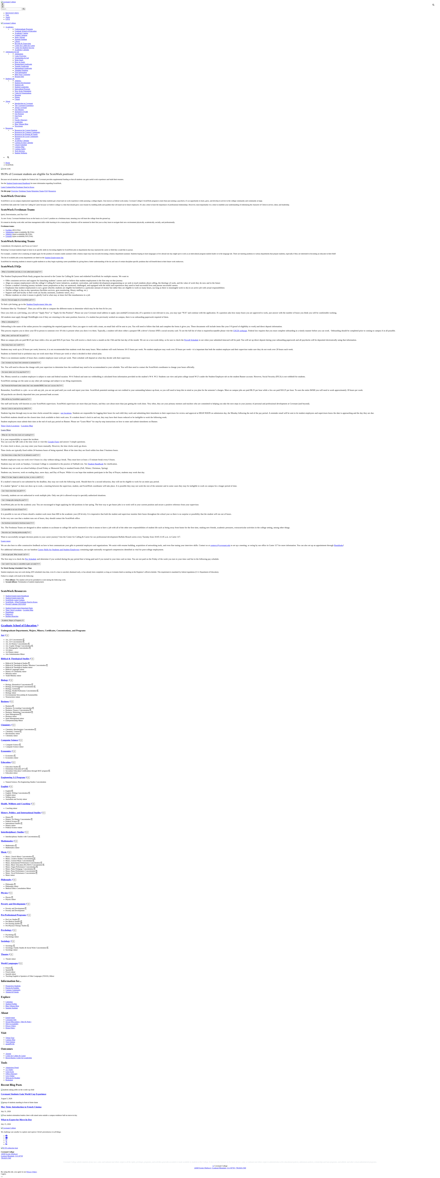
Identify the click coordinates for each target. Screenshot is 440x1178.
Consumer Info (11, 1020)
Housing (18, 95)
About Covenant (21, 108)
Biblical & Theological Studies (15, 658)
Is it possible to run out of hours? (13, 509)
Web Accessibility (12, 1024)
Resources (52, 191)
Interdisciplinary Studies (12, 832)
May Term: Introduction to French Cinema (21, 1107)
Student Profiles (11, 1004)
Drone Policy (10, 1028)
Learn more (6, 541)
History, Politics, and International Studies (21, 812)
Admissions (19, 54)
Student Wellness (21, 153)
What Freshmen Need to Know (23, 187)
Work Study (19, 60)
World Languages (9, 963)
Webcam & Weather (13, 1078)
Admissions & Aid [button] (12, 52)
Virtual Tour (10, 1038)
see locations (66, 413)
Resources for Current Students (26, 130)
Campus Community (13, 990)
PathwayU (9, 614)
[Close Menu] (2, 6)
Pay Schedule (30, 559)
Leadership (19, 122)
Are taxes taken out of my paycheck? (14, 372)
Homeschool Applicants (23, 64)
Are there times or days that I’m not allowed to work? (19, 455)
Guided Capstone (21, 35)
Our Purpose (19, 114)
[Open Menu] (2, 4)
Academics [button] (10, 27)
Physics (4, 893)
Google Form (53, 442)
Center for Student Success (24, 48)
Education (6, 762)
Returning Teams (38, 191)
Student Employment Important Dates (19, 608)
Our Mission (19, 110)
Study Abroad (20, 37)
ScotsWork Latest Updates (15, 600)
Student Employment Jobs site (39, 304)
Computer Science (9, 740)
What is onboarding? (8, 322)
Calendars (9, 1002)
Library (17, 41)
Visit (7, 15)
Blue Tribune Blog (21, 124)
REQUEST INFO (12, 13)
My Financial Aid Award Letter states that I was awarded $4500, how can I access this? (31, 385)
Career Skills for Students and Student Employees (58, 549)
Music (4, 852)
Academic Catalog (21, 33)
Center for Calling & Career (25, 46)
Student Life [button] (10, 79)
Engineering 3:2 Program (13, 777)
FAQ (16, 118)
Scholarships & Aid (22, 58)
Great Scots (10, 1072)
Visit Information (21, 72)
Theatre (5, 954)
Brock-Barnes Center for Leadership (19, 1058)
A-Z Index (9, 1070)
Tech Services (20, 151)
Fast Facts (18, 116)
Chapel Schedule (21, 145)
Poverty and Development (13, 904)
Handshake (338, 545)
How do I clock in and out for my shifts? (15, 408)
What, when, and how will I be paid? (14, 335)
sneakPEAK (10, 1044)
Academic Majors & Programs (12, 620)
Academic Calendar (22, 50)
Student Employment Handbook (18, 183)
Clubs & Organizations (23, 93)
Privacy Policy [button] (31, 1172)
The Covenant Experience (24, 105)
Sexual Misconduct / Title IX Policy (18, 1022)
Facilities (9, 230)
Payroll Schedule (191, 340)
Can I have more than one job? (12, 491)
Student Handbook (95, 464)
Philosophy (6, 879)
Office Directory (11, 1074)
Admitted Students (21, 70)
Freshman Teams (25, 191)
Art (3, 635)
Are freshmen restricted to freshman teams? (16, 523)
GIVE (8, 19)
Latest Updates (6, 187)
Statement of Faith (21, 112)
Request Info (19, 77)
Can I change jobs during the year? (13, 500)
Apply (8, 17)
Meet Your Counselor (22, 74)
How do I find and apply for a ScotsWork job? (17, 300)
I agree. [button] (3, 1174)
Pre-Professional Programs (14, 915)
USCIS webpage (240, 331)
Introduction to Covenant (24, 103)
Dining (17, 97)
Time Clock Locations (10, 426)
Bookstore (9, 1080)
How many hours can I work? (11, 345)
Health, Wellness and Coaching (16, 803)
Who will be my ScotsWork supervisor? (15, 399)
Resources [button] (9, 128)
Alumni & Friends (12, 992)
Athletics (18, 81)
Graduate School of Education (26, 31)
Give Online (10, 1076)
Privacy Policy (11, 1026)
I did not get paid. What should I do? (14, 554)
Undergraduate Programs (24, 29)
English (5, 786)
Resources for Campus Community (27, 132)
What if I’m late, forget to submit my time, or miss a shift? (21, 477)
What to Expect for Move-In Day (16, 1119)
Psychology (6, 930)
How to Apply (20, 62)
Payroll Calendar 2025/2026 (16, 604)
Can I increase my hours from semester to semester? (19, 362)
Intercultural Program (22, 89)
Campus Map (19, 147)
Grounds (9, 236)
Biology (5, 680)
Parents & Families (12, 988)
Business (5, 701)
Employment (10, 1018)
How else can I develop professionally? (15, 532)
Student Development (22, 83)
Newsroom (19, 126)
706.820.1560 (6, 1158)
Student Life (19, 85)
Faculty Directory (21, 120)
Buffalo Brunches (12, 616)
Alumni (17, 139)
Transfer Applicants (22, 66)
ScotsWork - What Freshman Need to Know (22, 602)
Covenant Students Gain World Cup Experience (23, 1094)
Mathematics (7, 841)
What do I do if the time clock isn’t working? (16, 435)
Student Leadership (22, 87)
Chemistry (6, 725)
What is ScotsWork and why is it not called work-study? (20, 272)
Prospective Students (13, 986)
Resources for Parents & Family (26, 134)
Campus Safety (20, 149)
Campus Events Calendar (24, 143)
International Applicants (23, 68)
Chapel (17, 99)
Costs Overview (20, 56)
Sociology (6, 941)
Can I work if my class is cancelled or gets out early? (19, 564)
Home (8, 163)
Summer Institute (21, 39)
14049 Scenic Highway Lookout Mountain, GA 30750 (12, 1155)
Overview (14, 191)
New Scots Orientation (23, 91)
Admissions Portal (12, 1068)
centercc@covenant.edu (220, 545)
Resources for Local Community (26, 136)
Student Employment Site (54, 258)
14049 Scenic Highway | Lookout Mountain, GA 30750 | (215, 1168)
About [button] (8, 101)
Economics (6, 751)
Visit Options (10, 1042)
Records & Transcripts (23, 44)
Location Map (27, 426)
